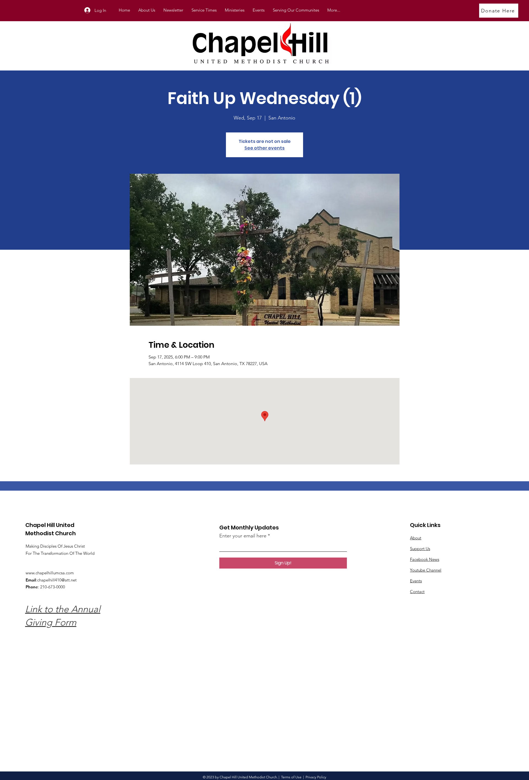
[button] (235, 10)
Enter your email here (242, 535)
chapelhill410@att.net (57, 580)
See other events (264, 148)
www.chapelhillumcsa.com (50, 572)
